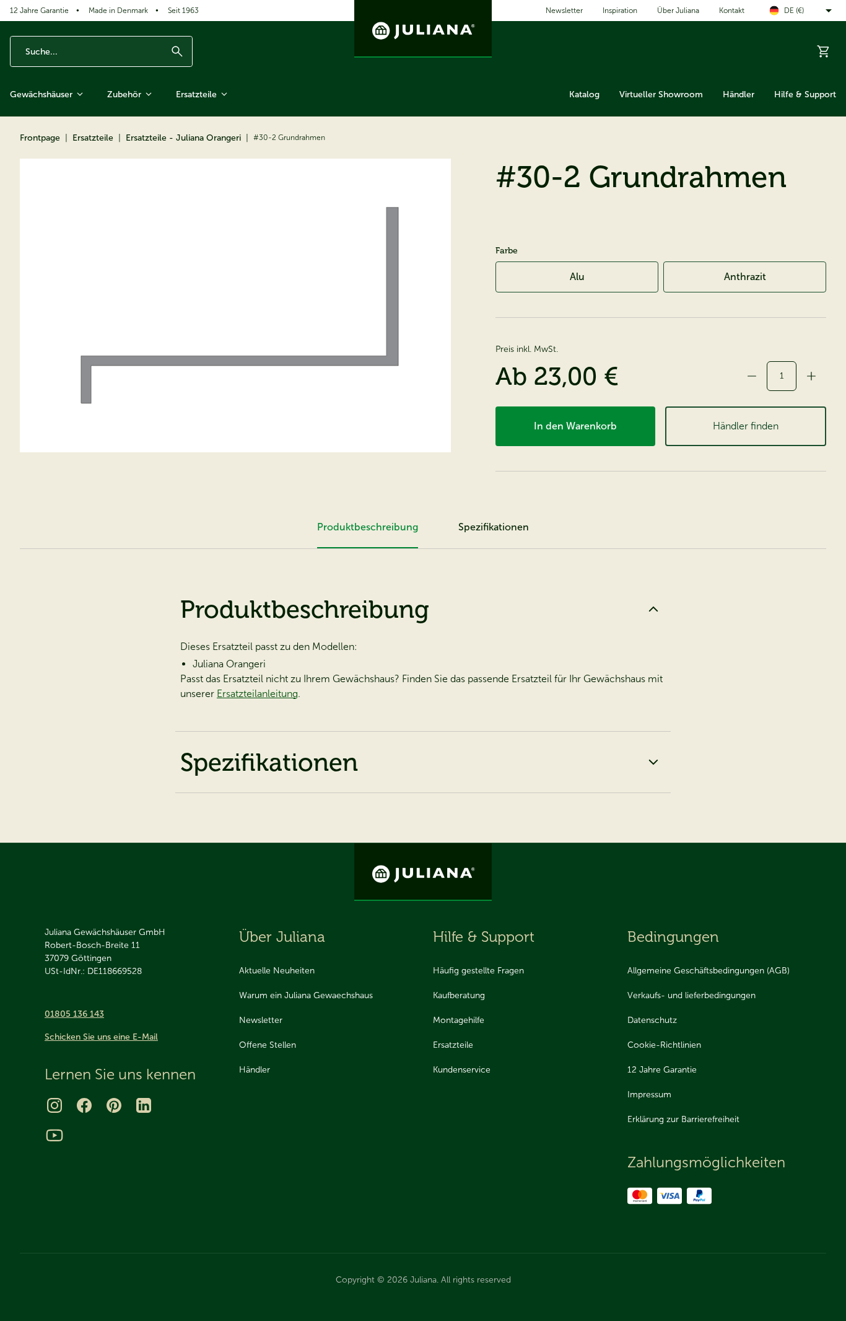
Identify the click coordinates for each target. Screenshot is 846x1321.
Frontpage (40, 138)
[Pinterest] (114, 1105)
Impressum (649, 1094)
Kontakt (731, 10)
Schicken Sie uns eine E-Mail (101, 1037)
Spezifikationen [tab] (493, 527)
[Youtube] (54, 1135)
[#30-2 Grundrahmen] (235, 305)
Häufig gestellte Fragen (478, 970)
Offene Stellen (267, 1045)
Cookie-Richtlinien (664, 1045)
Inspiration (620, 10)
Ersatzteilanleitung (257, 694)
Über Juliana (678, 10)
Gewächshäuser (41, 94)
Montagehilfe (458, 1020)
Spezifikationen (269, 762)
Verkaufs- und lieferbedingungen (691, 995)
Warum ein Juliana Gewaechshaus (306, 995)
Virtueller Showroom (661, 94)
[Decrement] (752, 376)
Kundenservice (462, 1069)
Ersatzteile (196, 94)
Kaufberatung (459, 995)
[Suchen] (177, 51)
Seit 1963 (183, 10)
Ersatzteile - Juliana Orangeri (183, 138)
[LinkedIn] (144, 1105)
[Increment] (811, 376)
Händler (738, 94)
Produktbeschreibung (304, 609)
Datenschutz (652, 1020)
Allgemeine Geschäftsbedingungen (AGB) (708, 970)
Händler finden (745, 426)
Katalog (584, 94)
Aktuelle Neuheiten (277, 970)
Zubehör (124, 94)
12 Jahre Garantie (39, 10)
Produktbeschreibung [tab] (367, 527)
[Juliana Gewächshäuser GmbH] (423, 29)
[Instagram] (54, 1105)
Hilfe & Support (805, 94)
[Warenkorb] (823, 51)
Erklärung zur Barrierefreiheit (683, 1119)
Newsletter (564, 10)
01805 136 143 (74, 1014)
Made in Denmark (118, 10)
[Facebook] (84, 1105)
